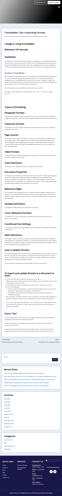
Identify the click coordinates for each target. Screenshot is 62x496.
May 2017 (7, 417)
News (4, 470)
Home (4, 465)
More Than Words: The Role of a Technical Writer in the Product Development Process (30, 376)
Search (6, 356)
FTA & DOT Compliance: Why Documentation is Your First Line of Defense (26, 386)
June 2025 (7, 405)
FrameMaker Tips (9, 446)
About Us (5, 467)
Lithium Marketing (46, 493)
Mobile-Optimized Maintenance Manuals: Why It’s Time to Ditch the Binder (26, 382)
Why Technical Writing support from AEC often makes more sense (24, 373)
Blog (5, 443)
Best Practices (8, 440)
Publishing (7, 449)
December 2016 (9, 420)
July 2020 (7, 408)
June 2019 (7, 411)
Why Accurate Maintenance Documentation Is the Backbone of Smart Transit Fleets (29, 379)
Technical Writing (22, 465)
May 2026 (7, 399)
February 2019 (8, 414)
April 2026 (7, 402)
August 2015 (8, 427)
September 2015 (9, 423)
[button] (58, 6)
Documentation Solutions (21, 468)
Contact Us (5, 477)
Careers (4, 475)
